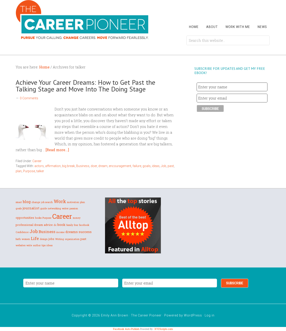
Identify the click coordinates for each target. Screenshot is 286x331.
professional (24, 225)
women (26, 239)
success (85, 231)
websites (20, 245)
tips (44, 245)
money (76, 217)
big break (68, 166)
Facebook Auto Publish (126, 329)
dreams (71, 231)
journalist (31, 208)
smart (19, 202)
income (60, 232)
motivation (73, 202)
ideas (156, 166)
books (38, 217)
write (29, 245)
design (44, 239)
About (212, 27)
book (61, 224)
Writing (59, 239)
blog (27, 201)
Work (60, 201)
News (262, 27)
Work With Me (237, 27)
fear (76, 225)
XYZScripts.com (163, 329)
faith (18, 239)
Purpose (29, 171)
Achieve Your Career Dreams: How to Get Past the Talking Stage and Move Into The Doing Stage (85, 85)
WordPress (193, 315)
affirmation (53, 166)
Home (194, 27)
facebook (84, 225)
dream (102, 166)
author (37, 245)
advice (48, 225)
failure (136, 166)
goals (147, 166)
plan (19, 171)
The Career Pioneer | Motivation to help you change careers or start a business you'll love (83, 19)
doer (94, 166)
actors (39, 166)
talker (40, 171)
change (36, 202)
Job (163, 166)
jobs (51, 239)
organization (72, 239)
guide (43, 208)
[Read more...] (57, 149)
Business (82, 166)
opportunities (25, 217)
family (69, 225)
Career (37, 161)
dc (55, 225)
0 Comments (29, 98)
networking (54, 208)
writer (65, 208)
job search (47, 202)
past (171, 166)
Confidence (22, 232)
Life (35, 238)
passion (73, 208)
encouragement (120, 166)
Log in (209, 315)
